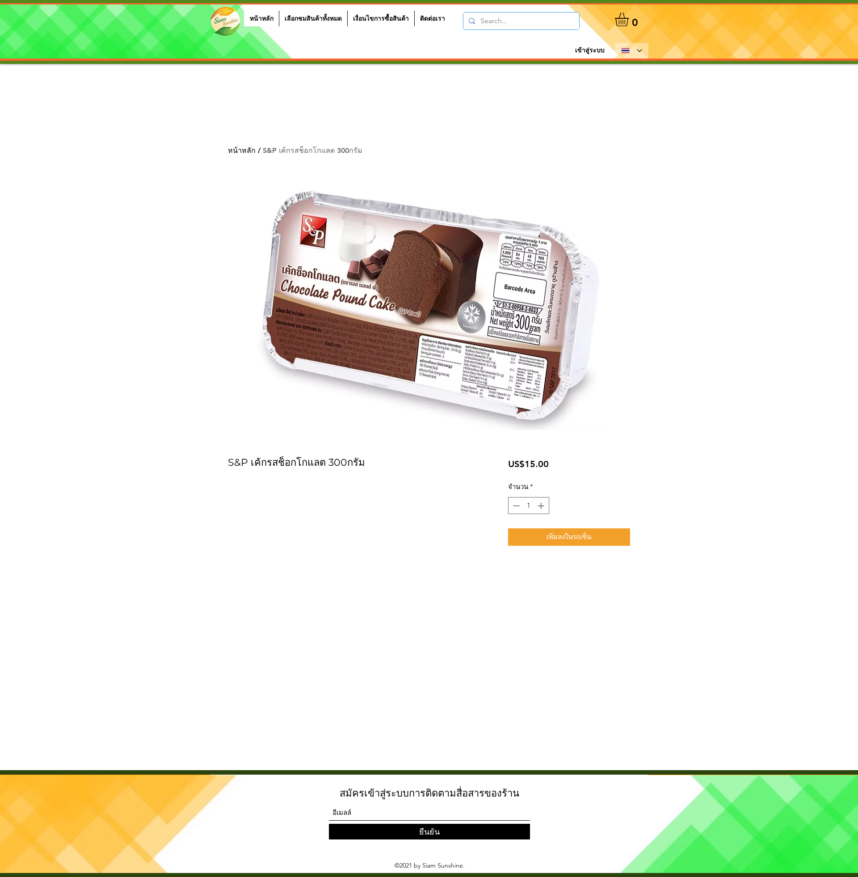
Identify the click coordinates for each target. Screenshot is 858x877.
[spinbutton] (528, 506)
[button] (630, 19)
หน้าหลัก (242, 150)
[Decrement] (515, 506)
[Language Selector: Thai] (631, 51)
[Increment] (542, 506)
